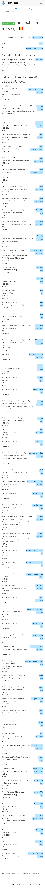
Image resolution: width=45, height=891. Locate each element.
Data (9, 9)
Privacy (18, 884)
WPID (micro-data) (20, 9)
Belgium (31, 9)
